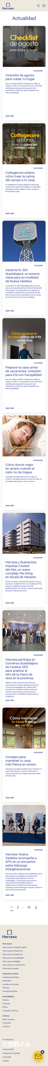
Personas (6, 1004)
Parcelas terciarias (9, 991)
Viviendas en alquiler (10, 968)
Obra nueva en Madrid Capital (14, 947)
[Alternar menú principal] (44, 6)
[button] (38, 1056)
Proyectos (6, 1023)
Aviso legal (6, 1057)
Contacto (6, 1026)
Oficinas (5, 988)
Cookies (5, 1061)
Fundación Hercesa (10, 1011)
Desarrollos (6, 981)
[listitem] (4, 1044)
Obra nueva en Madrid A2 (12, 951)
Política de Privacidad (11, 1053)
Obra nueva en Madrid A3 (12, 954)
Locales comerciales (10, 984)
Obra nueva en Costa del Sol (13, 965)
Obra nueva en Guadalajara (13, 958)
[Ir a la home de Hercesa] (10, 5)
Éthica (5, 1007)
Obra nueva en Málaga (11, 961)
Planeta (5, 1000)
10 (29, 907)
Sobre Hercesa (8, 1019)
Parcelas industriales (10, 977)
